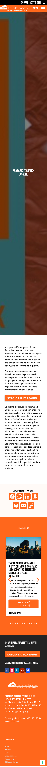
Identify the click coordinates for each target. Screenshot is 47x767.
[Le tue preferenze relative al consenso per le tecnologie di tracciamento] (42, 762)
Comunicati (14, 612)
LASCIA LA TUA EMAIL (22, 654)
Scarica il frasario (22, 398)
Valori (7, 746)
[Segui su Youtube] (22, 670)
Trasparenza (9, 758)
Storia (7, 752)
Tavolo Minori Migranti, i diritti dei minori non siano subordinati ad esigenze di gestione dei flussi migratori (22, 569)
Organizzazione (11, 755)
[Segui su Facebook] (7, 670)
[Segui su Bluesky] (28, 670)
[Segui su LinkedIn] (17, 670)
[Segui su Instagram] (12, 670)
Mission (8, 749)
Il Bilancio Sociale (11, 761)
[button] (10, 580)
